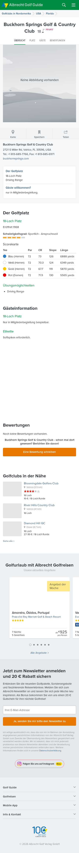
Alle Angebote (38, 652)
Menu (73, 5)
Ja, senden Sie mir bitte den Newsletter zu (39, 721)
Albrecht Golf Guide (26, 4)
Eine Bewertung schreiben (39, 452)
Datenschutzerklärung (50, 750)
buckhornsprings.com (16, 158)
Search (64, 5)
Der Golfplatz (14, 171)
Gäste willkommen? (18, 188)
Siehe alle (8, 541)
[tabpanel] (39, 609)
